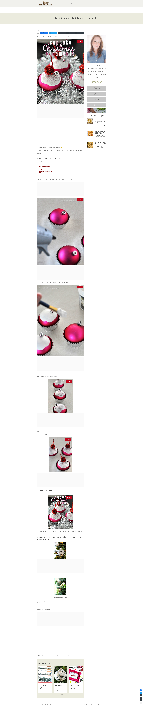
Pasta (97, 99)
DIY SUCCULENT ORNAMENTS (60, 597)
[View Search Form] (71, 3)
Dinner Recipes (98, 118)
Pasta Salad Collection (100, 121)
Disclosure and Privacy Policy (90, 9)
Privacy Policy (50, 704)
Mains (96, 110)
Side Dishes (97, 122)
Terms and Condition (41, 704)
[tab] (61, 694)
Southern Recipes (98, 133)
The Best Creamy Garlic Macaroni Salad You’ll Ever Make (100, 125)
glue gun (40, 169)
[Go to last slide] (40, 680)
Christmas (71, 15)
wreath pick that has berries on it (46, 171)
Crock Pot (97, 143)
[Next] (81, 680)
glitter (40, 172)
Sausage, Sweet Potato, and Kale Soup (76, 654)
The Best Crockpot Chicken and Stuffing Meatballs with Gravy (100, 148)
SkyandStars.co (103, 704)
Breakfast (97, 88)
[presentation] (45, 674)
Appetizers (97, 131)
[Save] (60, 103)
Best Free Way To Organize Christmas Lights (44, 687)
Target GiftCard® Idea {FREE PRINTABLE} (75, 687)
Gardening (63, 9)
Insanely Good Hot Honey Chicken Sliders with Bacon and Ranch (100, 137)
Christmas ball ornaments (44, 166)
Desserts (97, 94)
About (81, 9)
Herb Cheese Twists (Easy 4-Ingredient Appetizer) (47, 654)
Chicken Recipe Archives (100, 142)
